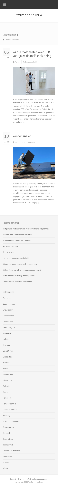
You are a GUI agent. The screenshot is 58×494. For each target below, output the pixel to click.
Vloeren (6, 462)
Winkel (5, 468)
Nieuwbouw (8, 380)
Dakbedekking (8, 315)
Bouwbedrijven (9, 304)
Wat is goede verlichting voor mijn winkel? (19, 276)
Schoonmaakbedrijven (12, 421)
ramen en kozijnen (10, 409)
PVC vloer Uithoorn (10, 246)
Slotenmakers (8, 427)
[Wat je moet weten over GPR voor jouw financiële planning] (34, 92)
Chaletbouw (8, 310)
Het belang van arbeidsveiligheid (16, 258)
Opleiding (7, 386)
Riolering (6, 415)
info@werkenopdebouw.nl (37, 479)
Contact (13, 479)
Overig (5, 392)
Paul (17, 142)
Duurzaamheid (31, 62)
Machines (6, 362)
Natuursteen (8, 374)
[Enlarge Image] (34, 70)
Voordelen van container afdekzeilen (17, 282)
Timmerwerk (8, 445)
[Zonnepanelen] (34, 176)
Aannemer (7, 298)
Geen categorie (9, 327)
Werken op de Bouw (29, 15)
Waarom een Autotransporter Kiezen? (17, 235)
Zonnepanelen (22, 136)
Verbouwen (7, 456)
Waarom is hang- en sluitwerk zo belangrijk (20, 264)
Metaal (5, 368)
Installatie (7, 333)
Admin (17, 62)
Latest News (8, 351)
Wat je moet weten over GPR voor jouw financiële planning (32, 54)
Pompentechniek (9, 404)
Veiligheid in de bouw (11, 451)
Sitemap (21, 479)
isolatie (6, 339)
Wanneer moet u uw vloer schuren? (17, 240)
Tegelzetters (8, 439)
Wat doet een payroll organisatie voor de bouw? (22, 270)
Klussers (6, 345)
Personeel (7, 398)
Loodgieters (7, 357)
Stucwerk (6, 433)
